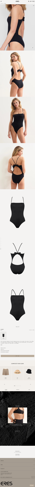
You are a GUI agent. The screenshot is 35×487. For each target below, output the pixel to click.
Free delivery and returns (5, 350)
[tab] (6, 389)
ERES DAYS (2, 3)
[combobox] (17, 356)
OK (32, 477)
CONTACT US (2, 349)
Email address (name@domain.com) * (6, 477)
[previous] (4, 384)
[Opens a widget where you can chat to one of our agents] (31, 485)
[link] (30, 1)
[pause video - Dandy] (32, 47)
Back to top (17, 326)
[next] (30, 384)
